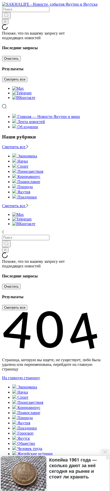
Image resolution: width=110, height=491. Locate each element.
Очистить (11, 59)
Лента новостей (31, 121)
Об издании (27, 127)
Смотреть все (14, 79)
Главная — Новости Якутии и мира (48, 116)
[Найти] (6, 15)
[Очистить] (5, 21)
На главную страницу (21, 378)
